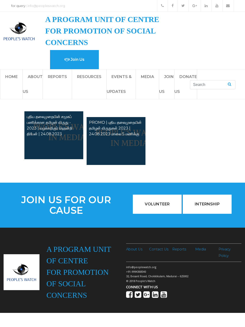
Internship (207, 204)
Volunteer (157, 204)
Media (147, 76)
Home (11, 76)
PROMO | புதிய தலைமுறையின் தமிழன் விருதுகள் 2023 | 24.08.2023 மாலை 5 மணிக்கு (115, 128)
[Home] (19, 30)
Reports (57, 76)
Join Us (77, 59)
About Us (134, 249)
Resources (89, 76)
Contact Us (158, 249)
